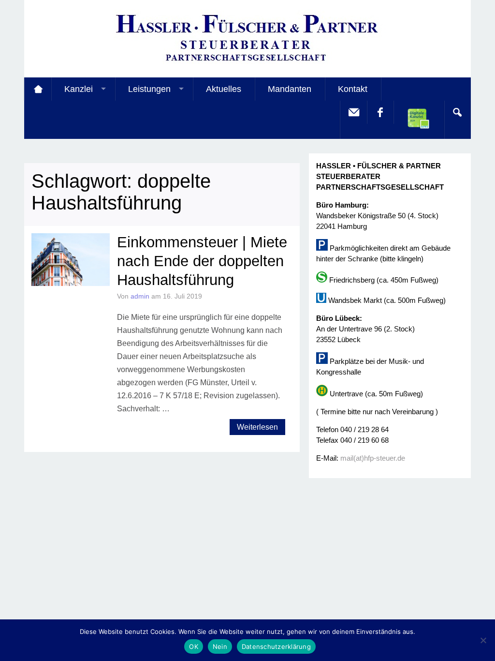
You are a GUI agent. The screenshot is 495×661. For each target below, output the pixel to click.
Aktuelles (223, 89)
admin (140, 296)
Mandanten (289, 89)
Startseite (38, 89)
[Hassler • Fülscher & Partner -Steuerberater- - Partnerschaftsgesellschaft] (247, 63)
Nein (220, 646)
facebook (380, 112)
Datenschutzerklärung (276, 646)
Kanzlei (78, 89)
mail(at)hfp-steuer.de (372, 458)
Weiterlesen (257, 427)
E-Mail (353, 112)
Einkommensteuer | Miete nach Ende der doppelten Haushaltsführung (202, 261)
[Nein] (483, 640)
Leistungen (149, 89)
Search (457, 112)
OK (193, 646)
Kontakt (352, 89)
